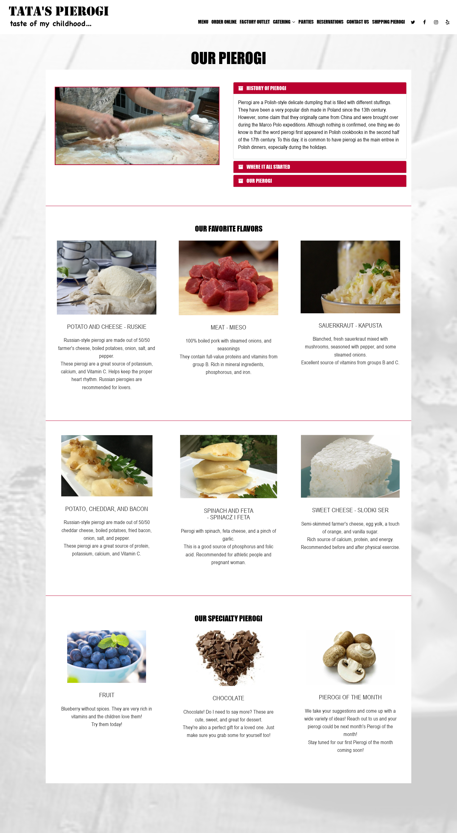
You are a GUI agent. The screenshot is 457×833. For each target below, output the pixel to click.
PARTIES (306, 22)
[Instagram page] (436, 22)
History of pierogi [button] (266, 88)
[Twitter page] (413, 22)
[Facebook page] (424, 22)
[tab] (319, 88)
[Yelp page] (447, 22)
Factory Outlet (255, 22)
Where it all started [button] (268, 167)
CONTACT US (358, 22)
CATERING (282, 22)
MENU (203, 22)
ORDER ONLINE (224, 22)
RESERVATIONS (330, 22)
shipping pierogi (388, 22)
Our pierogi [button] (259, 181)
